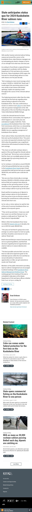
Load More (16, 464)
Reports (5, 491)
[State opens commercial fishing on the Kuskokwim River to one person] (15, 379)
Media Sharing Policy (8, 485)
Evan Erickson (10, 22)
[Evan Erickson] (5, 298)
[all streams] (30, 510)
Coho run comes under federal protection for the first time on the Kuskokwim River (15, 347)
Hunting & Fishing (7, 284)
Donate (27, 2)
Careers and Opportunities (9, 481)
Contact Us (5, 488)
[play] (2, 510)
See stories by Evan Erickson (18, 307)
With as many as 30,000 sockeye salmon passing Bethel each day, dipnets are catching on (14, 439)
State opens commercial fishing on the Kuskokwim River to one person (15, 394)
